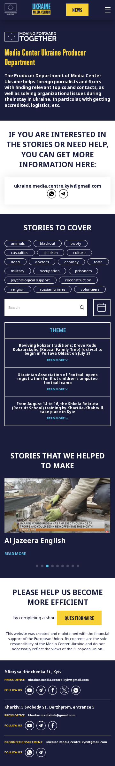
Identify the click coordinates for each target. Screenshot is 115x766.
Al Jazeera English (34, 540)
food (98, 261)
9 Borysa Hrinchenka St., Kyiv (33, 671)
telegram (63, 193)
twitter (64, 690)
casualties (19, 252)
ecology (71, 261)
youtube (29, 690)
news (77, 10)
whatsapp (51, 193)
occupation (50, 270)
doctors (42, 261)
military (17, 270)
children (50, 252)
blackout (47, 243)
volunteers (89, 289)
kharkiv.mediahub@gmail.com (51, 715)
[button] (37, 566)
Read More (15, 553)
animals (18, 243)
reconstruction (78, 280)
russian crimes (52, 289)
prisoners (83, 270)
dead (15, 261)
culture (79, 252)
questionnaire (79, 618)
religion (18, 289)
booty (76, 243)
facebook (52, 690)
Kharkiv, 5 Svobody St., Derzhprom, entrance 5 (49, 707)
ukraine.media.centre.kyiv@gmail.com (57, 186)
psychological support (30, 280)
